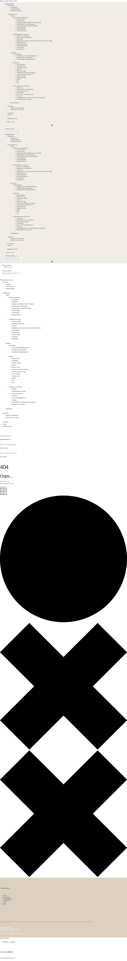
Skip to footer (13, 1)
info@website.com (5, 439)
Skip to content (4, 1)
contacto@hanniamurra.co (8, 958)
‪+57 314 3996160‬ (6, 952)
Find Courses (4, 448)
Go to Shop (3, 456)
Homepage (3, 487)
